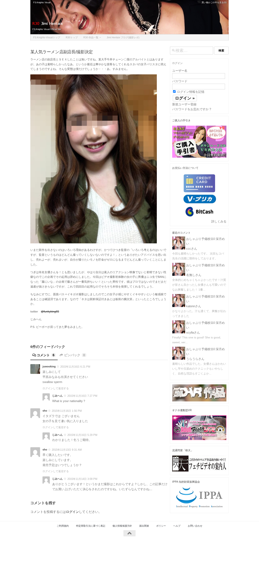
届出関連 (144, 525)
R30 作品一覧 (90, 37)
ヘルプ (176, 525)
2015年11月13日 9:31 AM (67, 449)
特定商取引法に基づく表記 (90, 525)
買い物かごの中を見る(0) (214, 2)
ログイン (72, 511)
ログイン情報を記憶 (190, 91)
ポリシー (161, 525)
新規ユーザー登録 (184, 104)
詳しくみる (218, 221)
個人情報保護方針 (122, 525)
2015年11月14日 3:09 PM (82, 478)
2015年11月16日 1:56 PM (67, 410)
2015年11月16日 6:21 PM (75, 366)
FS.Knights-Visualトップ (46, 37)
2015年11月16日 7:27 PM (82, 395)
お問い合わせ (195, 525)
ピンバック (74, 355)
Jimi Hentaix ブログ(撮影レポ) (123, 37)
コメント (45, 355)
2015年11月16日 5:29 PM (82, 434)
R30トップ (72, 37)
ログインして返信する (55, 388)
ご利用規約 (63, 525)
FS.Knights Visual (41, 2)
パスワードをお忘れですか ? (191, 109)
